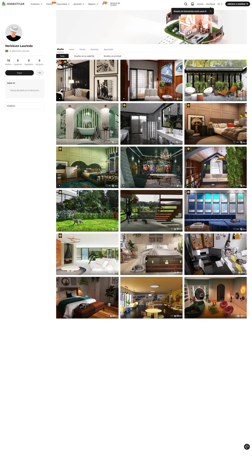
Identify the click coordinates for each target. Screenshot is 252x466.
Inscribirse (210, 3)
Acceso (200, 3)
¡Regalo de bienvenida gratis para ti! (190, 11)
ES (219, 3)
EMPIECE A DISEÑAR (236, 3)
